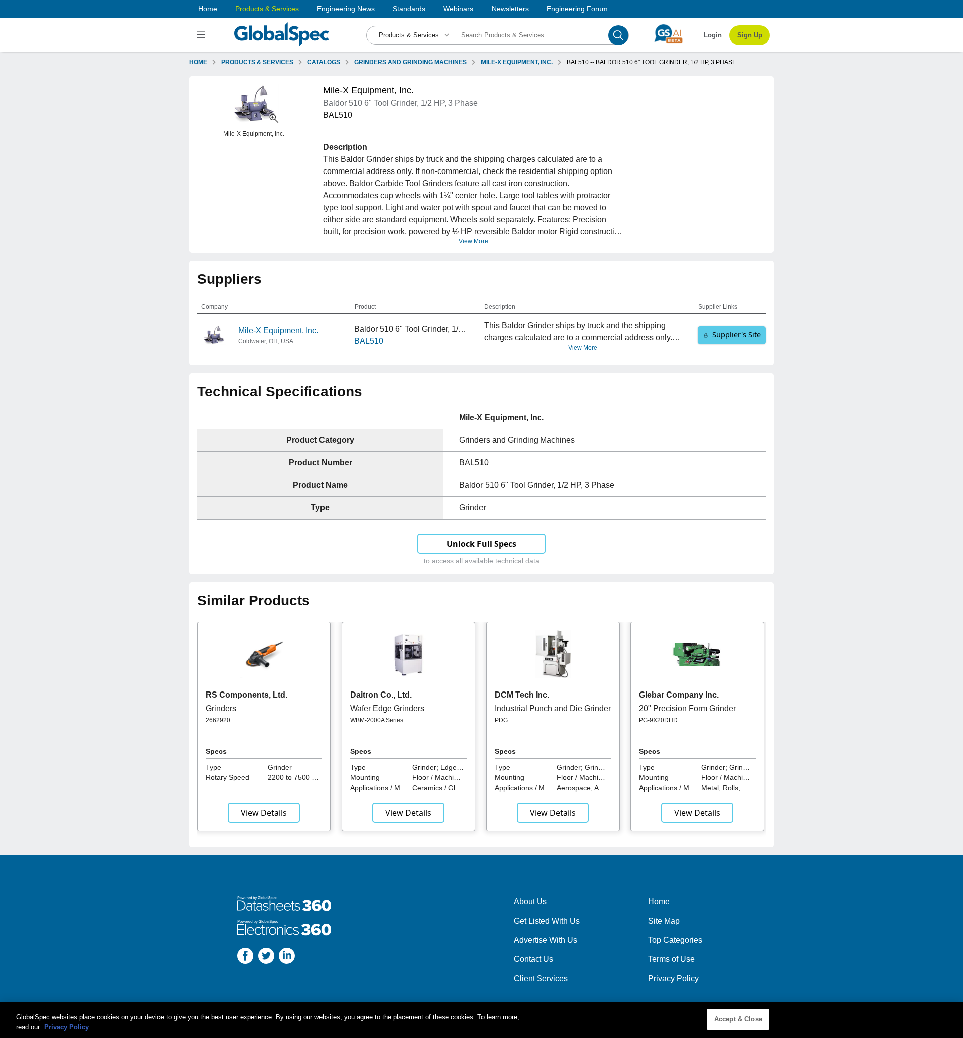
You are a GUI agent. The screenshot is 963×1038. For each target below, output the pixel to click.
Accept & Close (738, 1019)
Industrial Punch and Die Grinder (553, 708)
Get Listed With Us (547, 921)
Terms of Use (671, 959)
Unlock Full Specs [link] (481, 543)
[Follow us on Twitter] (266, 957)
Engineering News (346, 9)
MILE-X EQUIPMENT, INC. (517, 62)
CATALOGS (323, 62)
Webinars (458, 9)
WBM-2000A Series (376, 720)
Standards (409, 9)
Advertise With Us (545, 940)
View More (473, 241)
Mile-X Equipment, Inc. (278, 330)
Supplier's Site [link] (736, 334)
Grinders (221, 708)
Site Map (664, 921)
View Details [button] (264, 812)
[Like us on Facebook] (245, 957)
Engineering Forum (577, 9)
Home (207, 9)
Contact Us (533, 959)
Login (713, 35)
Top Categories (675, 940)
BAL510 (368, 341)
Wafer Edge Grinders (387, 708)
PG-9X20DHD (658, 720)
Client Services (541, 978)
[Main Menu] (202, 35)
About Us (530, 901)
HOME (198, 62)
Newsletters (510, 9)
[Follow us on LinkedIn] (287, 957)
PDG (501, 720)
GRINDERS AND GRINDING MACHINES (410, 62)
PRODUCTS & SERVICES (257, 62)
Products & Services (267, 9)
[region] (481, 1020)
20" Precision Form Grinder (687, 708)
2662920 (218, 720)
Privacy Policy (673, 978)
